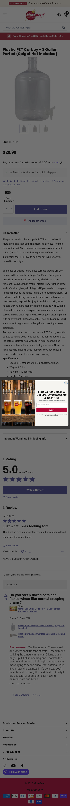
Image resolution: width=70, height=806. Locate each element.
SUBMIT (51, 410)
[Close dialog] (66, 382)
